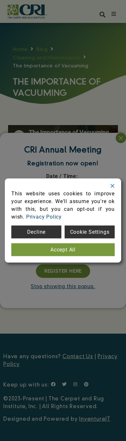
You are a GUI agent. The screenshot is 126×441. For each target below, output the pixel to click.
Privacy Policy (44, 217)
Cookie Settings (90, 232)
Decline (36, 232)
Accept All (63, 250)
